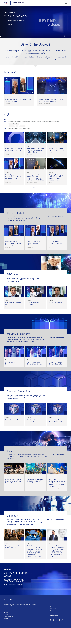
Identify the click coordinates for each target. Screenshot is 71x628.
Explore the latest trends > (56, 216)
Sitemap (52, 610)
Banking (6, 612)
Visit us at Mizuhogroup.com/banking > (14, 584)
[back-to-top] (66, 600)
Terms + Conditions (54, 613)
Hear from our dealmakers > (56, 278)
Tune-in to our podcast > (57, 337)
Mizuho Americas (8, 610)
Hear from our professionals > (55, 519)
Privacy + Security (54, 612)
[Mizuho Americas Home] (7, 3)
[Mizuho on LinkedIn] (51, 620)
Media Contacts (53, 606)
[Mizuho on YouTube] (53, 620)
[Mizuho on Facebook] (59, 620)
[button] (66, 3)
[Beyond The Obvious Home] (17, 3)
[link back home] (8, 600)
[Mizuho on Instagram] (62, 620)
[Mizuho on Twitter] (56, 620)
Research (6, 618)
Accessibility (53, 608)
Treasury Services (8, 616)
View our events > (58, 454)
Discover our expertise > (57, 395)
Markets (6, 614)
